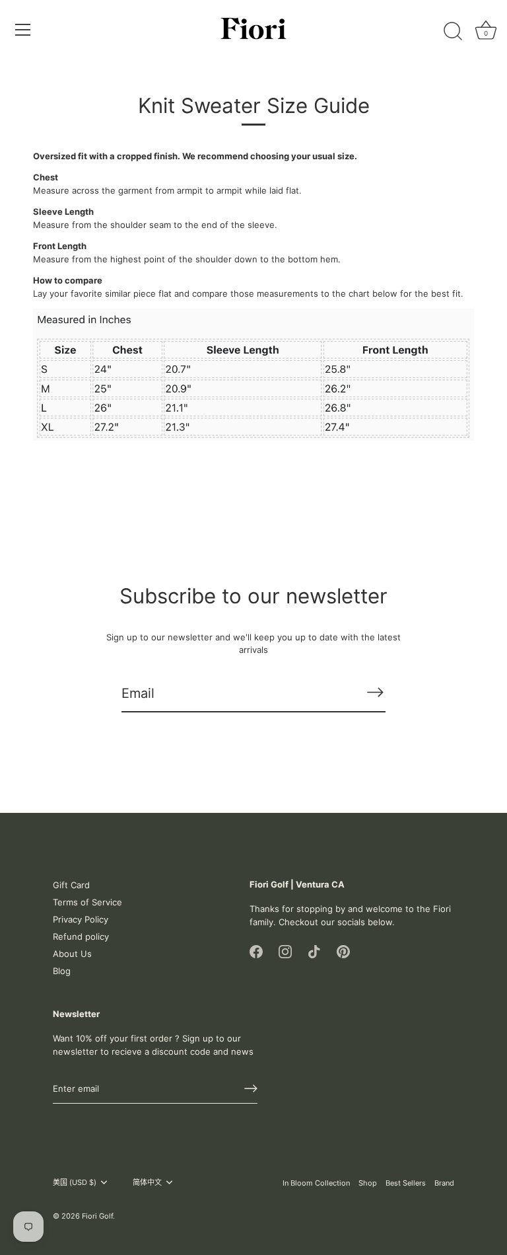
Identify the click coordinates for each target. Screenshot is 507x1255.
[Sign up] (250, 1088)
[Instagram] (285, 950)
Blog (62, 971)
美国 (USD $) (74, 1182)
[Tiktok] (314, 950)
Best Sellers (406, 1183)
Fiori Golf (97, 1216)
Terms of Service (87, 902)
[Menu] (23, 29)
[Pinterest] (343, 950)
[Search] (452, 31)
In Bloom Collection (316, 1183)
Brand (444, 1183)
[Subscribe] (374, 692)
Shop (367, 1183)
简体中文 (147, 1182)
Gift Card (71, 885)
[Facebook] (256, 950)
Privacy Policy (80, 919)
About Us (72, 953)
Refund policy (81, 936)
